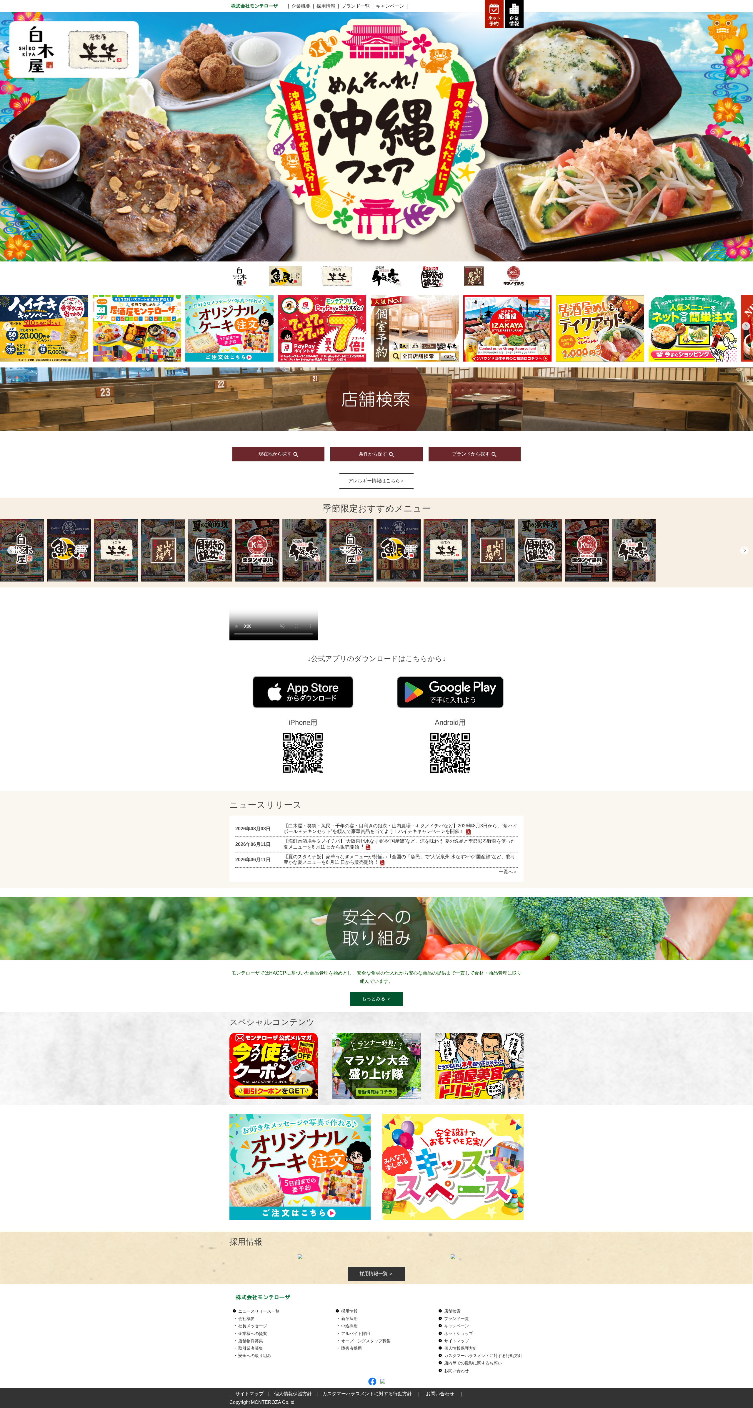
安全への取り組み (254, 1355)
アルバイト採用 (355, 1333)
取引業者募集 (250, 1348)
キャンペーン (390, 6)
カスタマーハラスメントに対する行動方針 (483, 1355)
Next (741, 137)
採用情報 (325, 6)
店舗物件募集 (250, 1341)
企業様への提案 (252, 1333)
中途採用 (349, 1325)
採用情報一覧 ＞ (376, 1273)
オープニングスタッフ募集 (366, 1341)
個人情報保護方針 (460, 1348)
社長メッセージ (252, 1325)
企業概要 (300, 6)
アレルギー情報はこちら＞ (376, 480)
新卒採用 (349, 1318)
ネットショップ (458, 1333)
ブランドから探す (471, 453)
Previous (12, 137)
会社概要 (246, 1318)
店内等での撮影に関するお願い (473, 1363)
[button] (7, 326)
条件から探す (373, 453)
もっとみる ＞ (376, 998)
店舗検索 (452, 1311)
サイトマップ (456, 1341)
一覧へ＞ (508, 871)
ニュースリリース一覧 (258, 1311)
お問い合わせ (456, 1370)
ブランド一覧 (355, 6)
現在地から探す (276, 453)
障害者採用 (351, 1348)
